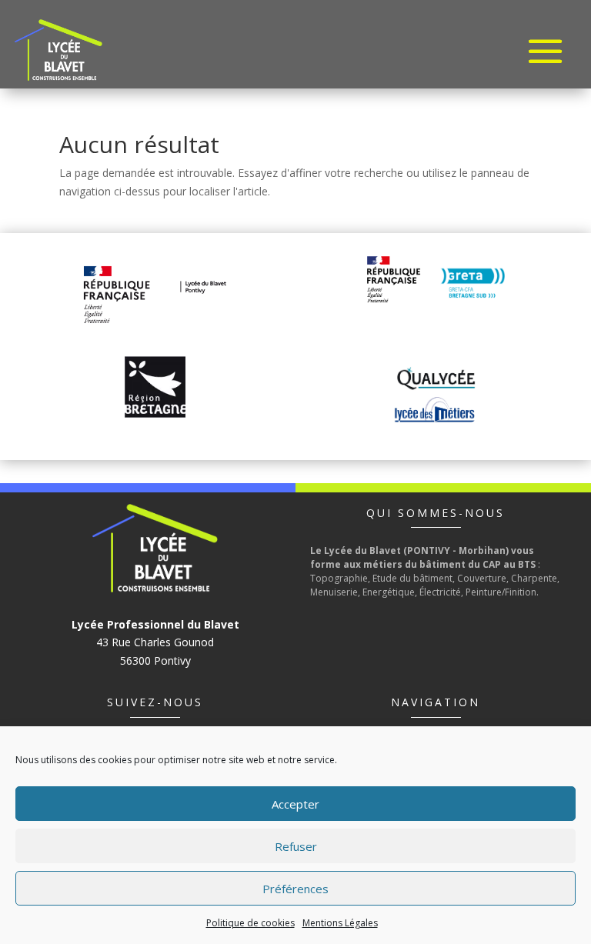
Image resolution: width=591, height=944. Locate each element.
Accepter (295, 804)
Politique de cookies (250, 922)
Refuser (296, 846)
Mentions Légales (340, 922)
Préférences (295, 888)
